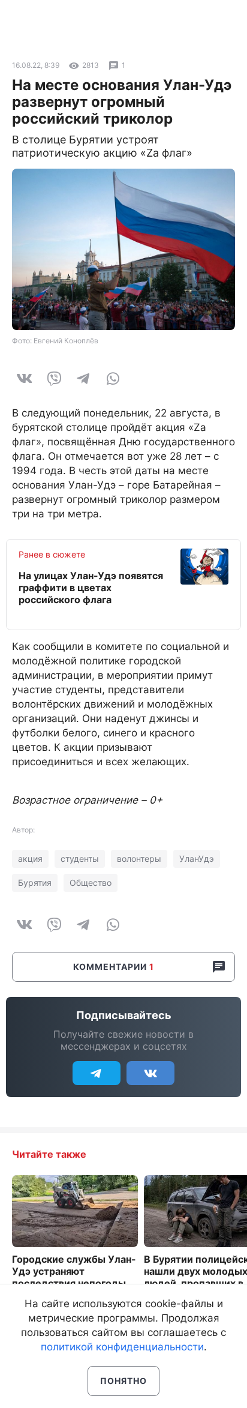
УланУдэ (196, 858)
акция (30, 858)
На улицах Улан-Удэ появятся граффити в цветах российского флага (91, 588)
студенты (80, 858)
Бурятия (35, 882)
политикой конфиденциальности (122, 1347)
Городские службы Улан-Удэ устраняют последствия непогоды (74, 1271)
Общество (91, 882)
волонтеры (139, 858)
